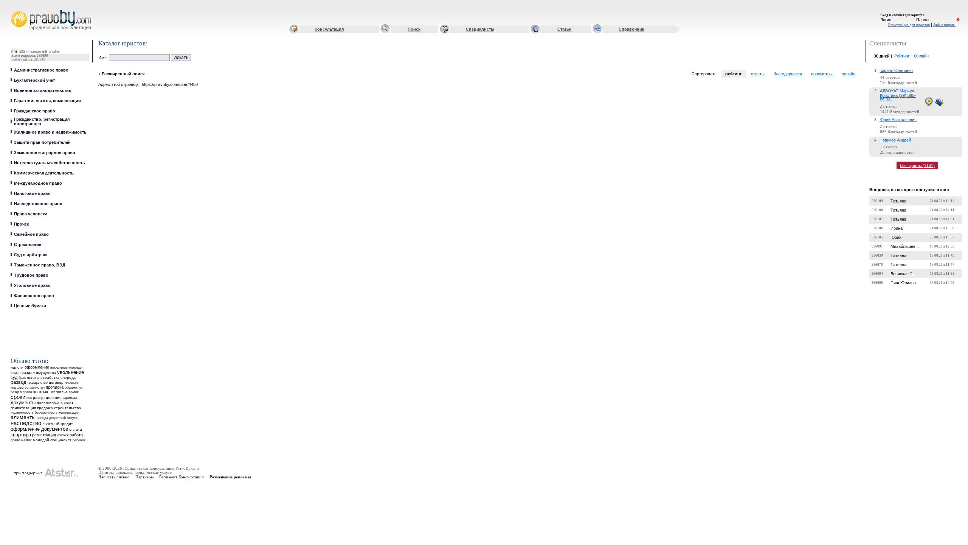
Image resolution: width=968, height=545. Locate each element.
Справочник (631, 29)
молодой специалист (52, 440)
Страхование (27, 244)
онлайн (848, 74)
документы (23, 402)
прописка (55, 387)
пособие (52, 403)
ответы (758, 74)
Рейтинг (901, 56)
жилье (62, 392)
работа (76, 435)
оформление (37, 367)
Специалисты (480, 29)
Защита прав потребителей (42, 142)
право (15, 440)
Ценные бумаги (30, 306)
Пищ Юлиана (903, 282)
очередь (68, 377)
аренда (42, 418)
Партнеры (144, 477)
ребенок (79, 440)
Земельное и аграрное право (44, 152)
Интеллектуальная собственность (49, 162)
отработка (49, 377)
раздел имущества (39, 373)
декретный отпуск (63, 418)
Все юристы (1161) (917, 165)
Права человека (30, 214)
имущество (19, 387)
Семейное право (31, 234)
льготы (33, 377)
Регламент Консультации (181, 477)
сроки (18, 397)
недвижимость (22, 412)
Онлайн (921, 56)
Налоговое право (32, 193)
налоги (17, 367)
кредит (66, 402)
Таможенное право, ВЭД (39, 265)
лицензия (72, 383)
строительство (67, 408)
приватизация (23, 408)
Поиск (414, 29)
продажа (45, 408)
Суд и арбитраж (30, 254)
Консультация (329, 29)
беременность (46, 412)
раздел (16, 392)
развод (18, 382)
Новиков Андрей (895, 140)
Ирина (896, 228)
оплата (75, 429)
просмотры (822, 74)
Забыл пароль (944, 25)
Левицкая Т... (902, 273)
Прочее (21, 224)
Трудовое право (31, 275)
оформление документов (39, 429)
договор (56, 382)
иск (29, 398)
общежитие (73, 387)
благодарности (788, 74)
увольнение (70, 372)
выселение (59, 367)
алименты (23, 417)
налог (26, 440)
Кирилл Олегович (896, 70)
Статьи (564, 29)
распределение (47, 398)
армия (74, 392)
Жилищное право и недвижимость (50, 132)
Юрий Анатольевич (898, 119)
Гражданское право (34, 111)
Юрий (895, 237)
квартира (21, 435)
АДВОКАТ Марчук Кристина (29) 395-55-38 (898, 95)
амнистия (37, 387)
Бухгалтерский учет (34, 80)
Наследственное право (38, 203)
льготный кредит (57, 424)
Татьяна (898, 201)
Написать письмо (114, 477)
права (27, 392)
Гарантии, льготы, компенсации (47, 100)
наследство (26, 423)
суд (14, 377)
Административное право (41, 70)
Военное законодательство (42, 90)
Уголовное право (32, 285)
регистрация (44, 435)
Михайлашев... (904, 246)
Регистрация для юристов (909, 25)
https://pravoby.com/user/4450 (170, 84)
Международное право (38, 183)
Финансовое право (34, 295)
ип (53, 392)
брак (22, 378)
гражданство (38, 383)
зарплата (70, 398)
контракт (41, 391)
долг (41, 403)
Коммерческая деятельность (44, 173)
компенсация (69, 412)
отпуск (62, 435)
